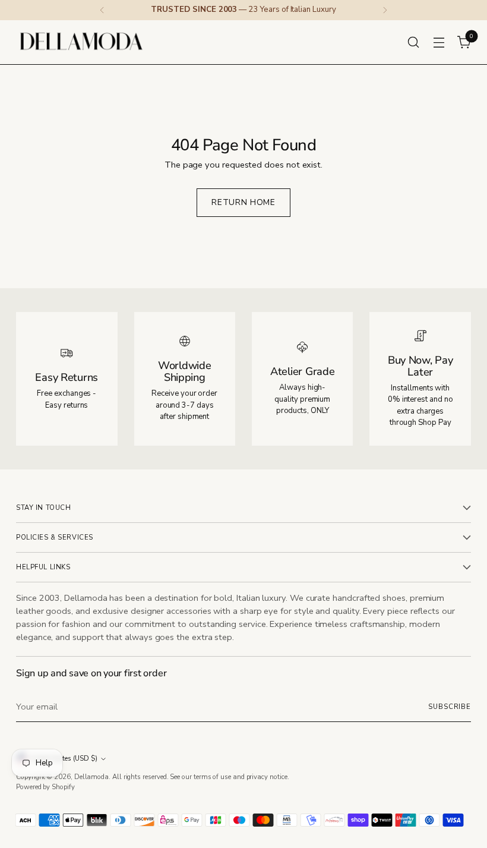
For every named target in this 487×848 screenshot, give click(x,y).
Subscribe (449, 706)
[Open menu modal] (439, 42)
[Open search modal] (413, 42)
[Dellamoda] (81, 42)
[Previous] (102, 10)
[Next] (385, 10)
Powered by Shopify (45, 787)
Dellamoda (91, 777)
